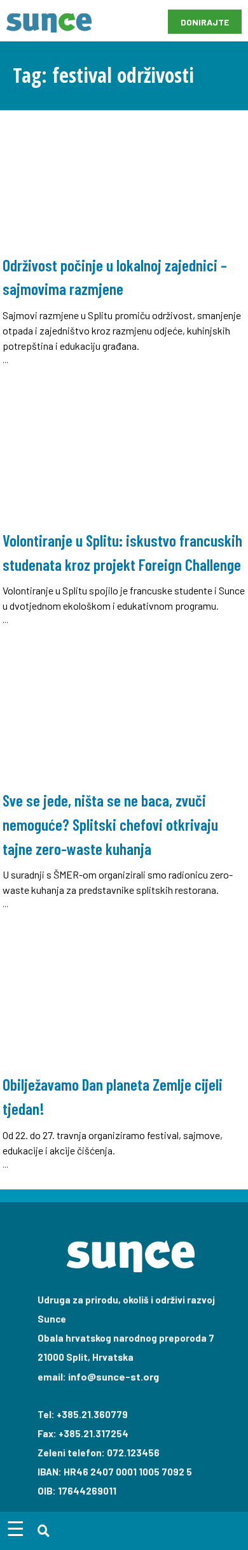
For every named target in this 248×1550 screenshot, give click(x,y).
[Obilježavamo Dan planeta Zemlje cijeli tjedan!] (124, 1053)
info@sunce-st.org (113, 1376)
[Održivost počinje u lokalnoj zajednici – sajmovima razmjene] (124, 241)
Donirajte (205, 22)
